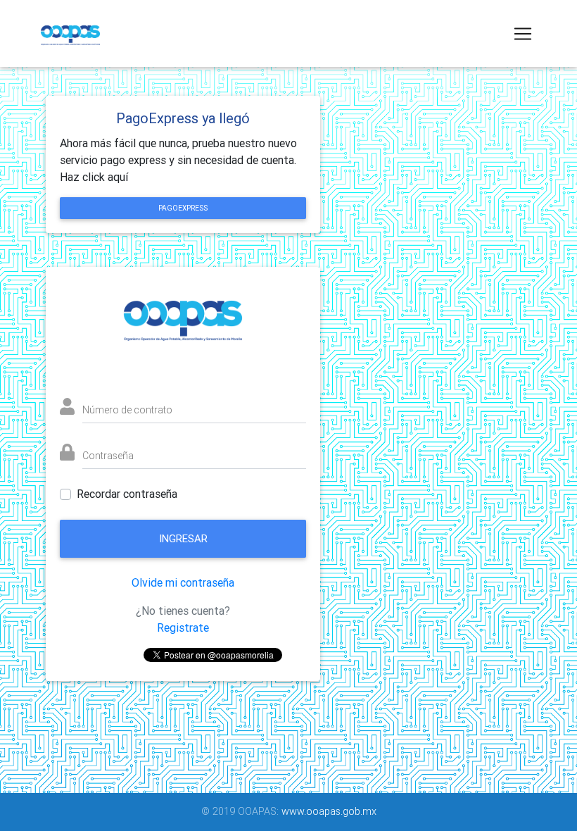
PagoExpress (183, 208)
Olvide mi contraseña (183, 582)
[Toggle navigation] (523, 33)
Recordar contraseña (127, 494)
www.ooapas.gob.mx (328, 812)
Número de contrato (127, 410)
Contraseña (108, 455)
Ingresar (183, 538)
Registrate (183, 628)
